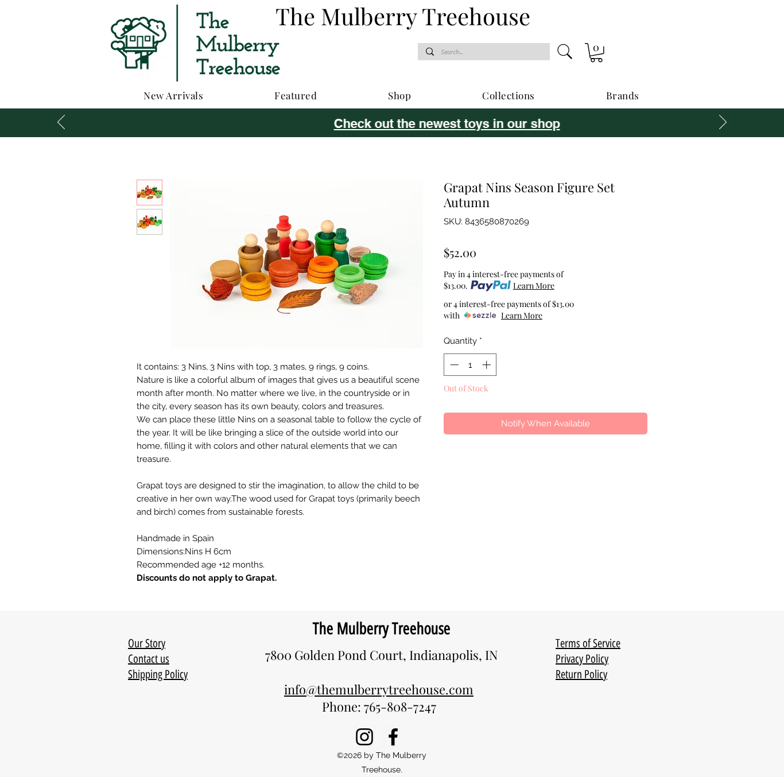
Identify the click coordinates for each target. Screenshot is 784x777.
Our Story (146, 643)
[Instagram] (364, 736)
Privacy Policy (582, 659)
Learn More (533, 285)
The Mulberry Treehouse (382, 628)
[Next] (723, 123)
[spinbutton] (470, 364)
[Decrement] (453, 364)
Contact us (148, 659)
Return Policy (581, 674)
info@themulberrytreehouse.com (378, 689)
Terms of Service (588, 643)
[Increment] (487, 364)
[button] (596, 53)
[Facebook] (393, 736)
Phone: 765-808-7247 (379, 706)
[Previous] (61, 123)
